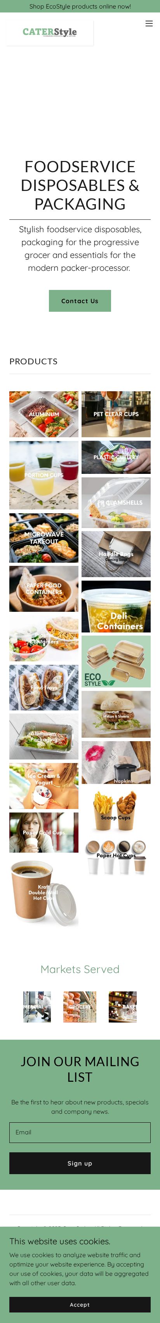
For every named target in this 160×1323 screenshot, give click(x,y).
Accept (80, 1304)
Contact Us (79, 301)
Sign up (80, 1163)
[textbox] (80, 1132)
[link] (49, 23)
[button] (149, 23)
